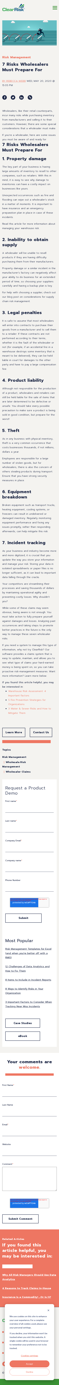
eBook (22, 1036)
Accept (29, 1364)
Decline (29, 1372)
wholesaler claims (18, 772)
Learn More (14, 732)
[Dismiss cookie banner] (48, 1311)
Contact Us (41, 732)
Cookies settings (29, 1355)
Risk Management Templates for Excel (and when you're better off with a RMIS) (28, 953)
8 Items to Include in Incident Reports (28, 980)
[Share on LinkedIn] (21, 97)
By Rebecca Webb (14, 81)
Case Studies (23, 1023)
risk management (16, 57)
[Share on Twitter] (13, 97)
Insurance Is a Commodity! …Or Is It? (26, 1297)
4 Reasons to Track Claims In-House (26, 1288)
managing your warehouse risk (20, 228)
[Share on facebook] (4, 97)
